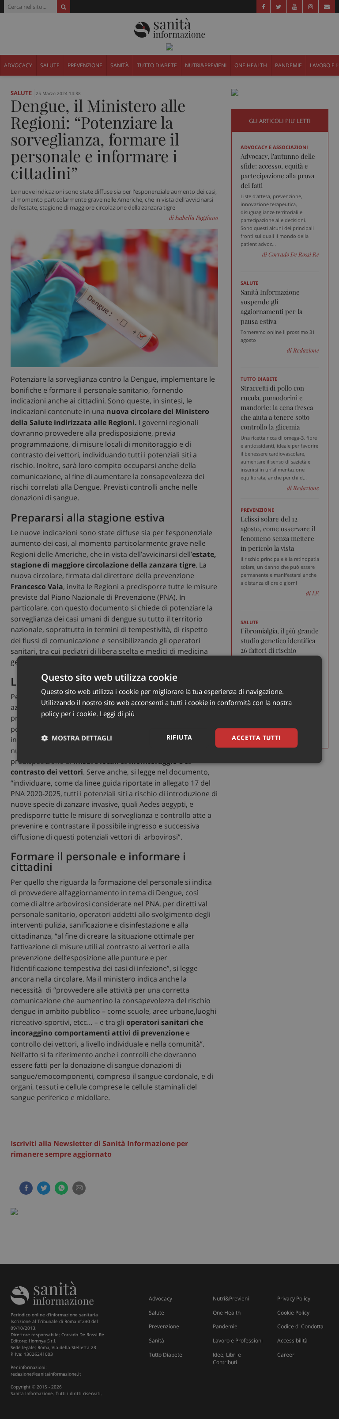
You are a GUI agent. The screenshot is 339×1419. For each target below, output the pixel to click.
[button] (76, 738)
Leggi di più (117, 713)
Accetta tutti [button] (256, 737)
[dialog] (169, 709)
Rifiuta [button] (179, 737)
